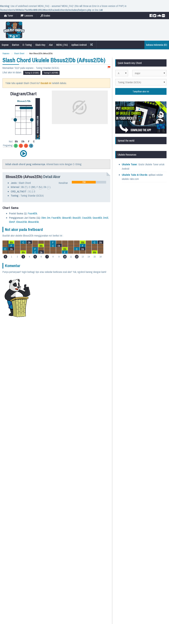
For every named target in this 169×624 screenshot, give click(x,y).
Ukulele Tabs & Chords (134, 175)
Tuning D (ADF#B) (50, 72)
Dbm (43, 218)
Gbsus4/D (66, 218)
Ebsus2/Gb (21, 222)
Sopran (5, 45)
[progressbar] (89, 182)
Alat (51, 45)
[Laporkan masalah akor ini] (109, 67)
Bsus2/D (77, 218)
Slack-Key (40, 45)
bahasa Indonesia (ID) (156, 45)
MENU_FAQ (62, 45)
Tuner (10, 15)
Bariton (15, 45)
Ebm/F (12, 222)
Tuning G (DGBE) (32, 72)
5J (40, 187)
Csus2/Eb (86, 218)
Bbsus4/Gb (33, 222)
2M (33, 187)
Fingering (8, 145)
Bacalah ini (46, 83)
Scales (46, 15)
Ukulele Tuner (129, 164)
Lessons (28, 15)
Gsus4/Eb (97, 218)
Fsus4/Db (32, 213)
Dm (48, 218)
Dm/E (105, 218)
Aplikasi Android (79, 45)
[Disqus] (69, 360)
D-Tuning (27, 45)
